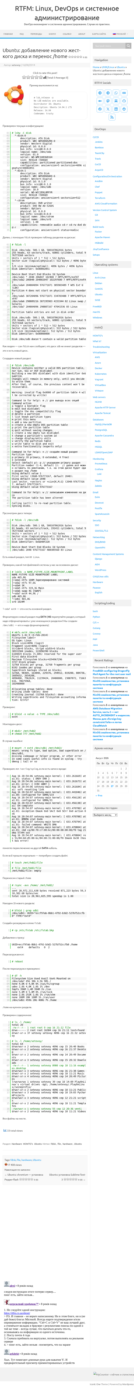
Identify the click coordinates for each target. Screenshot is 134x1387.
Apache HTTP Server (105, 407)
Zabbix (98, 485)
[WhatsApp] (116, 93)
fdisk (53, 1143)
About (81, 33)
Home (96, 67)
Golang (96, 627)
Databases (98, 419)
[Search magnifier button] (128, 46)
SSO (97, 525)
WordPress (100, 569)
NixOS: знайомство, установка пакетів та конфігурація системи (111, 684)
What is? (97, 341)
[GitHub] (124, 101)
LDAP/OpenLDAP (104, 452)
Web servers (99, 397)
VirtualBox (100, 384)
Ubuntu (38, 1143)
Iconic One (95, 1384)
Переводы (36, 33)
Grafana (99, 469)
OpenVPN (100, 547)
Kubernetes (101, 373)
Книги (52, 33)
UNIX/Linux (108, 67)
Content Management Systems (108, 553)
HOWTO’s (98, 335)
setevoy (16, 64)
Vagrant (99, 379)
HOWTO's (28, 1143)
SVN (97, 220)
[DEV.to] (124, 93)
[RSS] (112, 117)
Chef (97, 186)
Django (98, 558)
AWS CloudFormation (106, 203)
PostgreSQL (101, 429)
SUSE (97, 299)
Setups (96, 254)
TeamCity (99, 152)
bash (95, 611)
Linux (95, 272)
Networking (99, 537)
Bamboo (99, 147)
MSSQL (98, 446)
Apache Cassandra (104, 435)
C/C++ (96, 622)
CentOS (99, 288)
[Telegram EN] (108, 93)
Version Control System (105, 209)
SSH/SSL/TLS (101, 530)
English (98, 592)
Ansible (99, 181)
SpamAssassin (102, 513)
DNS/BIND (100, 541)
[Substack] (116, 101)
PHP (95, 639)
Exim (97, 496)
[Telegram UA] (100, 93)
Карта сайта (99, 33)
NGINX (98, 401)
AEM (97, 564)
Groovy (96, 633)
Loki (99, 473)
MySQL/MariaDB (103, 424)
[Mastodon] (108, 101)
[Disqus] (45, 1233)
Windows (97, 317)
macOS (96, 311)
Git (96, 214)
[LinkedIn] (116, 109)
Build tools (98, 226)
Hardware (17, 1143)
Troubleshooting (101, 346)
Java (95, 644)
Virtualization (100, 352)
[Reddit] (124, 109)
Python (96, 616)
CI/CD (96, 137)
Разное (96, 587)
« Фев (99, 795)
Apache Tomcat (103, 412)
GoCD (98, 164)
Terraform (100, 197)
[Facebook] (100, 109)
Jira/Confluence (101, 249)
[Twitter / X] (108, 109)
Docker (98, 368)
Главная (8, 33)
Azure (98, 362)
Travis (98, 158)
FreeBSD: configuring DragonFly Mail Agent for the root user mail (112, 672)
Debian (98, 283)
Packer (98, 231)
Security (97, 520)
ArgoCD (99, 169)
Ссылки (67, 33)
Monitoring (98, 458)
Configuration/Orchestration (107, 176)
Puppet (98, 192)
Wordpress (128, 1384)
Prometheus (101, 463)
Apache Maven (102, 237)
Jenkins (99, 141)
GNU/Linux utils (101, 576)
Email (95, 492)
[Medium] (100, 101)
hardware (67, 1143)
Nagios (98, 480)
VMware (99, 390)
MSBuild (99, 242)
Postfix (98, 508)
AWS (97, 357)
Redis (97, 441)
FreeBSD (97, 306)
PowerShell (99, 650)
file (59, 1143)
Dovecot (99, 502)
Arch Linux (100, 277)
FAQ (22, 33)
